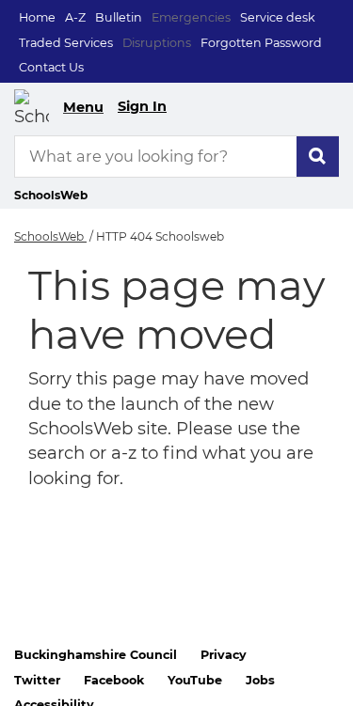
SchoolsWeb (50, 236)
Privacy (224, 655)
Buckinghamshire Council (95, 655)
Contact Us (51, 67)
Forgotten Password (261, 43)
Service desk (277, 17)
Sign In (142, 106)
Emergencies (191, 17)
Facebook (114, 680)
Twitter (37, 680)
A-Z (75, 17)
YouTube (195, 680)
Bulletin (118, 17)
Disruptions (156, 43)
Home (37, 17)
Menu (83, 107)
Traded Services (66, 43)
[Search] (318, 156)
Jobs (260, 680)
